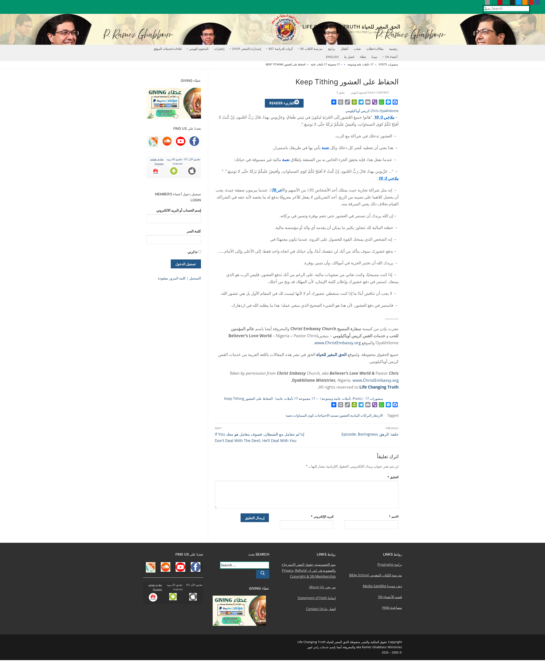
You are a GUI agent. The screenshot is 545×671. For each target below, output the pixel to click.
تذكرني (192, 251)
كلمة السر (194, 231)
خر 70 (277, 190)
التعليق (393, 477)
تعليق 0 (341, 92)
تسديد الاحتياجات (326, 415)
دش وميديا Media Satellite (382, 586)
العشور (344, 415)
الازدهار (377, 415)
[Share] (333, 102)
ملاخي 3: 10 (384, 117)
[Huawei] (481, 2)
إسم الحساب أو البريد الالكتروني (178, 210)
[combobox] (506, 9)
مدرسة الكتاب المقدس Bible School (375, 575)
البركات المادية (360, 415)
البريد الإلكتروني (322, 516)
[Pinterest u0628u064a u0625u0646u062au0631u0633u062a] (499, 2)
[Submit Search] (485, 9)
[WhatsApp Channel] (506, 2)
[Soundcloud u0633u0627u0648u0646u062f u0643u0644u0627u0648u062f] (524, 2)
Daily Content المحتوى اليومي (370, 92)
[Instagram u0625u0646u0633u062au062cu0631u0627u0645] (512, 2)
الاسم (394, 516)
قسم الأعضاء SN (390, 597)
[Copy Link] (347, 102)
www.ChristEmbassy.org (338, 342)
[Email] (367, 102)
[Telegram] (361, 102)
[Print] (340, 102)
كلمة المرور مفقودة (172, 278)
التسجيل (195, 278)
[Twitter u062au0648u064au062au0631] (518, 2)
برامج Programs (389, 564)
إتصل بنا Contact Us (321, 608)
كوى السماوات (303, 415)
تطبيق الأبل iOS (192, 159)
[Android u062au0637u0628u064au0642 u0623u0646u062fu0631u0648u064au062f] (493, 2)
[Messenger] (388, 102)
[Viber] (374, 102)
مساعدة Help (392, 607)
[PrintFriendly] (354, 102)
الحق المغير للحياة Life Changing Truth (351, 26)
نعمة (289, 415)
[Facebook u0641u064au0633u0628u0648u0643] (537, 2)
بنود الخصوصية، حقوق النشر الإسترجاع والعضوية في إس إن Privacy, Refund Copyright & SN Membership (309, 570)
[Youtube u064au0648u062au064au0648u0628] (531, 2)
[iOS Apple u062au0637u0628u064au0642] (487, 2)
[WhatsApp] (381, 102)
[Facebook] (395, 102)
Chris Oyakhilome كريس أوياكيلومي (372, 110)
